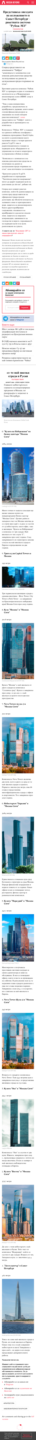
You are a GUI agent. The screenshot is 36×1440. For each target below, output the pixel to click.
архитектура (9, 1403)
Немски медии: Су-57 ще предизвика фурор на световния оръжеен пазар (17, 351)
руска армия (25, 277)
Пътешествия (18, 379)
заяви (22, 117)
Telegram (9, 64)
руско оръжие (10, 277)
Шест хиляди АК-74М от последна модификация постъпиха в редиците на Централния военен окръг (18, 333)
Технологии (18, 29)
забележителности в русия (15, 1409)
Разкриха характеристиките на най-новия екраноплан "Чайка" (16, 359)
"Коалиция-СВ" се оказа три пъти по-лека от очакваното (16, 233)
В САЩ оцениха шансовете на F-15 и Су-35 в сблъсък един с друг (17, 342)
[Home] (3, 2)
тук (5, 1436)
